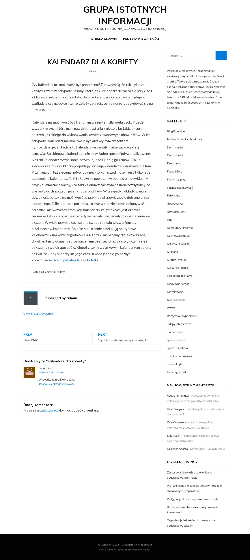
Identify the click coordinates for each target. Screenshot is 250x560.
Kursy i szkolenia (177, 267)
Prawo (171, 307)
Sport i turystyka (177, 348)
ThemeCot (121, 549)
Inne (169, 219)
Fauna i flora (174, 171)
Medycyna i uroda (178, 283)
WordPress (146, 549)
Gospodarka (175, 203)
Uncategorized (176, 372)
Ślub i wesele (175, 332)
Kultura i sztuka (176, 259)
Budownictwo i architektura (184, 139)
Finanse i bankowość (180, 187)
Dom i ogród (175, 147)
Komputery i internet (180, 227)
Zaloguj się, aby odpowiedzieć (56, 383)
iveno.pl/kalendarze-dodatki (76, 260)
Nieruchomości (176, 300)
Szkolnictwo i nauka (179, 356)
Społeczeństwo (176, 340)
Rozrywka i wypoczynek (182, 315)
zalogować (48, 410)
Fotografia (173, 195)
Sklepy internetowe (179, 324)
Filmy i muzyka (176, 179)
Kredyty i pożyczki (178, 243)
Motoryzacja (175, 291)
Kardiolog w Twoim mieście (207, 448)
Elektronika (174, 163)
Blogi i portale (176, 131)
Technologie (174, 364)
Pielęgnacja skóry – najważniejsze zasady (192, 499)
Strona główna (104, 39)
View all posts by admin (38, 313)
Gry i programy (176, 211)
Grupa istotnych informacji (137, 544)
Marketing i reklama (54, 271)
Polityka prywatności (141, 39)
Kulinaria (172, 251)
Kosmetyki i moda (178, 235)
